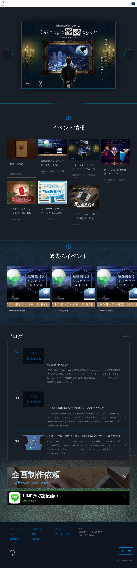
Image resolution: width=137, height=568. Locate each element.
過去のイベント (17, 529)
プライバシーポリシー (63, 534)
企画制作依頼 (37, 529)
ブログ (13, 534)
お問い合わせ (59, 529)
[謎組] (2, 3)
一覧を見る (125, 336)
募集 (34, 534)
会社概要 (36, 539)
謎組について (16, 539)
